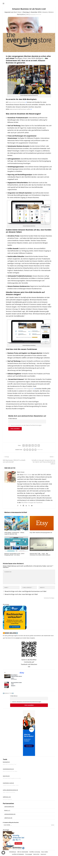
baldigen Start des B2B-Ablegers (29, 58)
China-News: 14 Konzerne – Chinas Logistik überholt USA (14, 533)
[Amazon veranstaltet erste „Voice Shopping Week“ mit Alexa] (16, 544)
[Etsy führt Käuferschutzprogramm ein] (42, 523)
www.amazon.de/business (17, 102)
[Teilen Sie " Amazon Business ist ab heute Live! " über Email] (35, 445)
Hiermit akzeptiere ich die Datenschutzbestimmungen (26, 425)
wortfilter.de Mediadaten (18, 854)
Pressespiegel (28, 854)
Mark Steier (17, 12)
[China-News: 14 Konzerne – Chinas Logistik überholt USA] (16, 523)
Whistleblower (12, 852)
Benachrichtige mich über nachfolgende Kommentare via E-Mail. (26, 591)
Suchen (52, 825)
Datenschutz (36, 854)
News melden (44, 852)
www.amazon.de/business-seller (20, 109)
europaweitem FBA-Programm (24, 388)
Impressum (43, 854)
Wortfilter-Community (34, 852)
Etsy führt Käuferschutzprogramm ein (41, 532)
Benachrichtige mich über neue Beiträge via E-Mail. (21, 594)
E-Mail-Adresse (12, 418)
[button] (3, 852)
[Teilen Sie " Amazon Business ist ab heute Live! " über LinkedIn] (32, 445)
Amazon (45, 12)
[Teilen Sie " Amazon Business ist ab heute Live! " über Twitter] (26, 445)
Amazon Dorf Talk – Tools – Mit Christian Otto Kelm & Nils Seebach (40, 554)
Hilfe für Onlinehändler (22, 852)
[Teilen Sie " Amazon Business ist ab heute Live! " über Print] (38, 445)
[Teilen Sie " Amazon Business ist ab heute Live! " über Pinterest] (29, 445)
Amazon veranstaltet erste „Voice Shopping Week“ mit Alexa (14, 554)
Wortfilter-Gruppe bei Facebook (31, 502)
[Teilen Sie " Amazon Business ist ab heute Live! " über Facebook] (23, 445)
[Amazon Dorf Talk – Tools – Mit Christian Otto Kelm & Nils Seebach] (42, 544)
